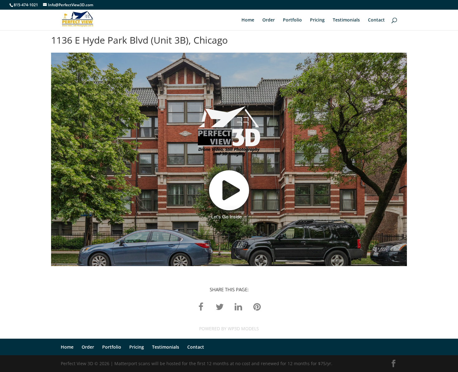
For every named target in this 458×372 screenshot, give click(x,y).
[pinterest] (257, 306)
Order (268, 20)
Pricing (317, 20)
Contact (376, 20)
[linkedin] (238, 306)
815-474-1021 (26, 4)
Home (247, 20)
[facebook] (201, 306)
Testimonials (346, 20)
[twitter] (219, 306)
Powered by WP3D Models (229, 328)
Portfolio (292, 20)
